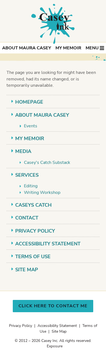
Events (30, 126)
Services (27, 175)
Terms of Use (33, 256)
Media (23, 151)
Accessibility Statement (47, 243)
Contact (26, 218)
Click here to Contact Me (53, 306)
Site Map (26, 269)
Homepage (29, 102)
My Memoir (68, 48)
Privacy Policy (35, 231)
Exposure (55, 346)
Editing (31, 186)
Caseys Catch (33, 205)
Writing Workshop (42, 192)
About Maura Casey (26, 48)
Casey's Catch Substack (47, 163)
